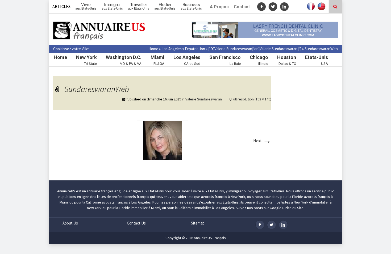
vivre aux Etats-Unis (208, 191)
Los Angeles (171, 48)
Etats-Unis (316, 57)
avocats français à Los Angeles (126, 202)
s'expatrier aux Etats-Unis (218, 202)
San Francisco (225, 57)
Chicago (259, 57)
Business (191, 6)
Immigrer (112, 6)
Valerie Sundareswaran (203, 99)
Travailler (138, 6)
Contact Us (136, 223)
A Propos (219, 6)
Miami (157, 57)
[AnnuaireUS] (99, 31)
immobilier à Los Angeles (214, 207)
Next (262, 140)
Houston (286, 57)
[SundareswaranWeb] (162, 140)
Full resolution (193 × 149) (251, 99)
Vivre (86, 6)
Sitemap (198, 223)
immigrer (235, 191)
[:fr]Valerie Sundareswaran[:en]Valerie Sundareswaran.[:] (254, 48)
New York (86, 57)
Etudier (165, 6)
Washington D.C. (124, 57)
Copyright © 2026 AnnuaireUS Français (195, 237)
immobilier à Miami (145, 207)
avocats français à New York (223, 196)
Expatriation (195, 48)
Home (153, 48)
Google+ (276, 207)
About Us (70, 223)
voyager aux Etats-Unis (266, 191)
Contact (242, 6)
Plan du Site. (294, 207)
